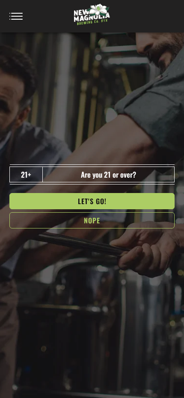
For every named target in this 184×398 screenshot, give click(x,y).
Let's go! (92, 201)
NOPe (92, 220)
